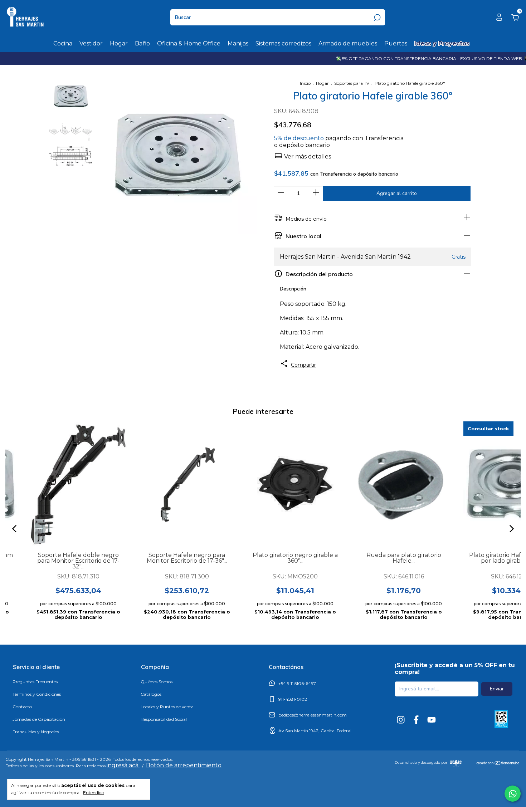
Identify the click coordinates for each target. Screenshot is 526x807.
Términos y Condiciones (37, 694)
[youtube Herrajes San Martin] (431, 719)
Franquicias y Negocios (36, 731)
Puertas (395, 43)
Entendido (93, 792)
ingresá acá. (123, 765)
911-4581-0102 (292, 699)
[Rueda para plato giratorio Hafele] (404, 484)
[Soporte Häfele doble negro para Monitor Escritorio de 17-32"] (78, 484)
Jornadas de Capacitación (39, 719)
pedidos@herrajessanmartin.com (312, 715)
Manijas (238, 43)
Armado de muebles (347, 43)
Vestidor (91, 43)
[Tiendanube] (498, 763)
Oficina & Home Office (188, 43)
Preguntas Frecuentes (35, 681)
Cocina (62, 43)
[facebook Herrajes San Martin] (416, 719)
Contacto (22, 706)
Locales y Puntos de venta (167, 706)
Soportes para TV (351, 83)
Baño (142, 43)
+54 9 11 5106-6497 (297, 683)
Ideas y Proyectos (441, 43)
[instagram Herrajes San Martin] (400, 719)
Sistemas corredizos (283, 43)
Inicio (305, 83)
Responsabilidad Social (164, 719)
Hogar (119, 43)
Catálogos (151, 694)
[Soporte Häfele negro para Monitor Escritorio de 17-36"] (187, 484)
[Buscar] (376, 17)
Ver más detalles (307, 156)
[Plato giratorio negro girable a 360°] (295, 484)
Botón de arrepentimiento (183, 765)
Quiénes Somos (156, 681)
